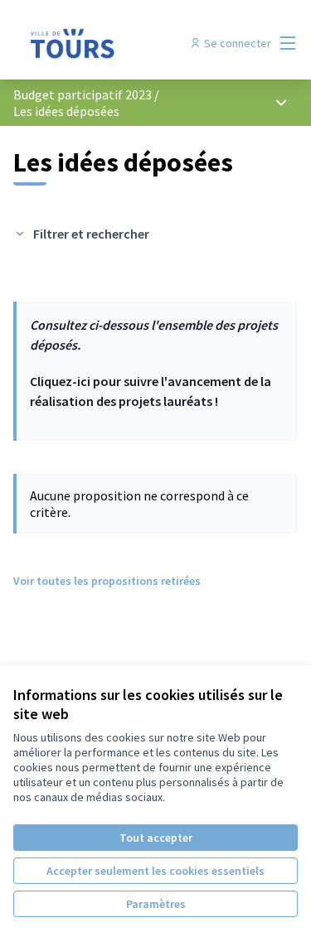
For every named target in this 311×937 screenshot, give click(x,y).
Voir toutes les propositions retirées (107, 580)
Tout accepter (155, 837)
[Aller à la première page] (118, 43)
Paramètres (156, 903)
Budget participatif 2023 (83, 94)
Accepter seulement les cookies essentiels (155, 870)
